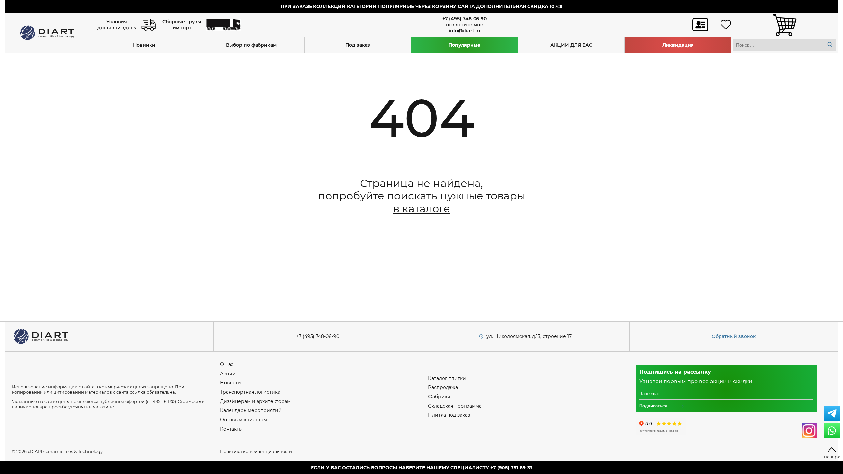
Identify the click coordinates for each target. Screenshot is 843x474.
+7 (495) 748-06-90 (464, 19)
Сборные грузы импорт (181, 25)
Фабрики (439, 397)
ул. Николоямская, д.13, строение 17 (529, 336)
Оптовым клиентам (243, 420)
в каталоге (421, 208)
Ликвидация (678, 45)
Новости (230, 383)
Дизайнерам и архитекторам (255, 401)
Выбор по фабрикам (251, 45)
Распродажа (443, 387)
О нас (226, 364)
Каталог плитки (447, 378)
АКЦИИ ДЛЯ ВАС (571, 45)
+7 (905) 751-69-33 (511, 468)
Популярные (464, 45)
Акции (228, 374)
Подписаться (653, 405)
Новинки (144, 45)
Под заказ (357, 45)
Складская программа (455, 406)
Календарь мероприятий (251, 410)
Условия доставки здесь (116, 25)
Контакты (231, 429)
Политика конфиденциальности (256, 451)
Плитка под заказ (449, 415)
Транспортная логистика (250, 392)
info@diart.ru (464, 31)
